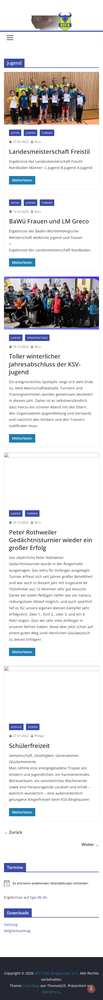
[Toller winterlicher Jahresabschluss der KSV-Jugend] (51, 303)
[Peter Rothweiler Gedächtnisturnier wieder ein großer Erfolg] (51, 479)
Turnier (47, 133)
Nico (37, 142)
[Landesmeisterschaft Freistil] (51, 98)
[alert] (51, 883)
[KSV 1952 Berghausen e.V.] (51, 15)
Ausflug (16, 727)
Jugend (30, 133)
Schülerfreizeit (29, 745)
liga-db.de (38, 897)
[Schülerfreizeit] (51, 692)
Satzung (11, 924)
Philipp (39, 736)
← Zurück (13, 832)
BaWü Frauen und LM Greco (49, 221)
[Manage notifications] (91, 989)
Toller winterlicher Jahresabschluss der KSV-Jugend (45, 364)
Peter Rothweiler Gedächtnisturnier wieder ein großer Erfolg (50, 540)
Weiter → (90, 844)
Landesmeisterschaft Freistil (49, 151)
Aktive (15, 133)
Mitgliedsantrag (17, 930)
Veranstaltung (37, 337)
